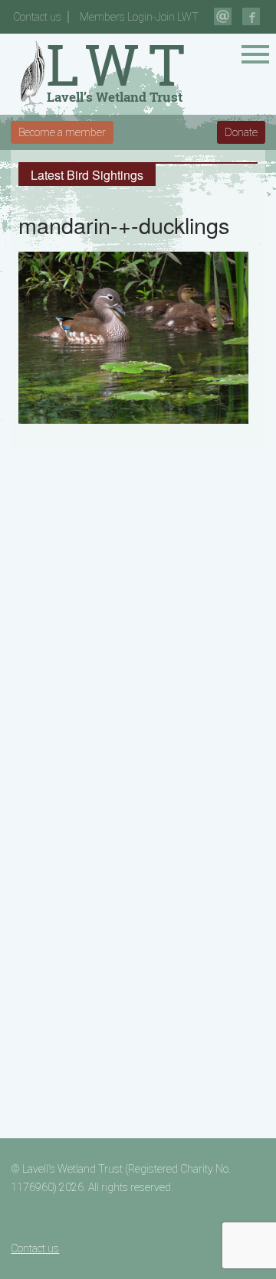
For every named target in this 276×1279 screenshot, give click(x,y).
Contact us (37, 17)
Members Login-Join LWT (139, 17)
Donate (241, 132)
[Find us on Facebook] (251, 16)
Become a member (62, 132)
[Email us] (223, 16)
